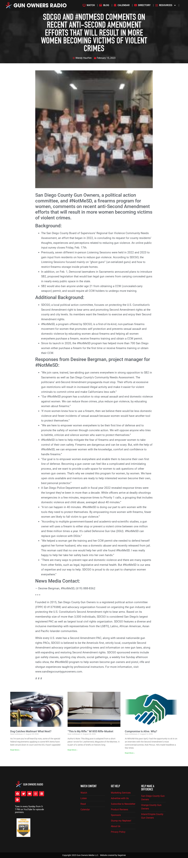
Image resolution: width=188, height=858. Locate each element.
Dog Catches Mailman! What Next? (30, 731)
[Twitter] (23, 793)
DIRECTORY (144, 5)
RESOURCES (165, 5)
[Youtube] (29, 793)
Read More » (15, 750)
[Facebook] (17, 793)
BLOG (106, 5)
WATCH (91, 5)
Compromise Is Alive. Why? (141, 731)
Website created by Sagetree (113, 855)
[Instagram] (35, 793)
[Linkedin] (41, 793)
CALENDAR (124, 5)
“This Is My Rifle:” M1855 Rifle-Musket (90, 731)
